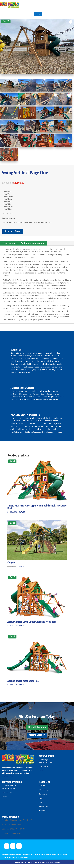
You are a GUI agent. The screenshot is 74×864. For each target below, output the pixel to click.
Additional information (32, 243)
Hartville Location (37, 727)
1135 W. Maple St (44, 760)
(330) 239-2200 (7, 793)
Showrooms (43, 794)
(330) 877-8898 (43, 767)
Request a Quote (13, 231)
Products (42, 786)
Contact (41, 771)
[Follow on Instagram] (19, 846)
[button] (70, 22)
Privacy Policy (43, 790)
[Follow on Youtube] (6, 846)
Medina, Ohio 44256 (8, 788)
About (41, 798)
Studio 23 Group (23, 857)
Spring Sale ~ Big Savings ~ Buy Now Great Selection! (34, 862)
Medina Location (37, 735)
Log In (38, 14)
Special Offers (43, 806)
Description (9, 243)
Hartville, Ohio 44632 (46, 763)
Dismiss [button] (57, 862)
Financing (42, 810)
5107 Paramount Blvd (9, 786)
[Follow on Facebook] (12, 846)
